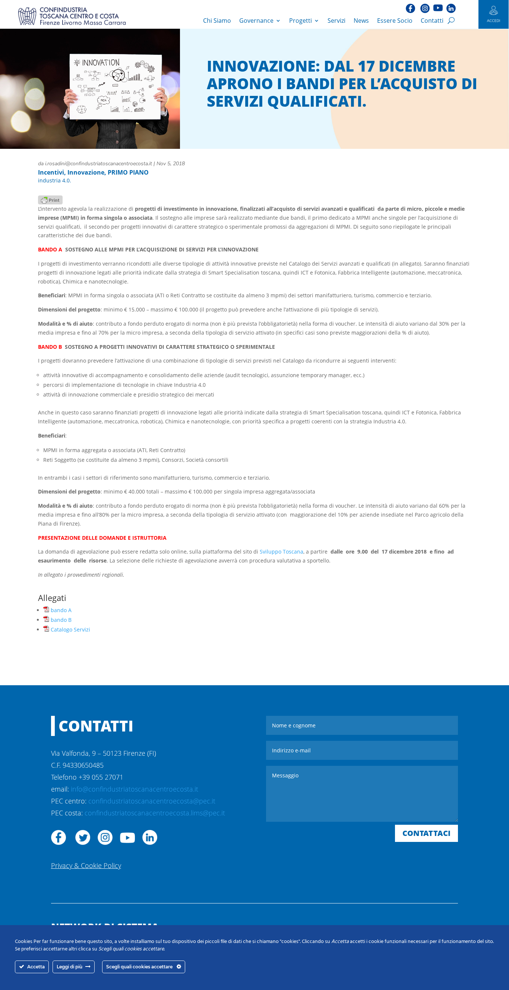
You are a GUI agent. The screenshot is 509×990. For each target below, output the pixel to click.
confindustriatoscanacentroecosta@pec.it (151, 800)
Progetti (300, 20)
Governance (256, 20)
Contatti (432, 20)
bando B (61, 619)
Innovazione (85, 172)
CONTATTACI (426, 833)
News (361, 20)
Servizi (336, 20)
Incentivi (51, 172)
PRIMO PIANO (128, 172)
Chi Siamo (217, 20)
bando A (61, 610)
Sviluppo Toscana (281, 551)
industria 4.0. (54, 180)
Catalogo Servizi (70, 629)
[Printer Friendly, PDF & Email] (50, 199)
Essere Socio (394, 20)
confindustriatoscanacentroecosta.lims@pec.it (155, 812)
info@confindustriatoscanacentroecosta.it (134, 788)
